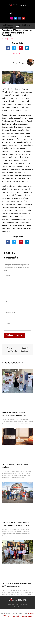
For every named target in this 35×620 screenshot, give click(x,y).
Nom (6, 301)
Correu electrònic (10, 312)
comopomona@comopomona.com (19, 616)
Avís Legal (11, 604)
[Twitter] (15, 18)
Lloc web (7, 323)
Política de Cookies (21, 604)
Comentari (8, 275)
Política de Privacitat (17, 607)
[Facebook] (19, 18)
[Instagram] (11, 18)
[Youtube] (23, 18)
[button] (8, 48)
